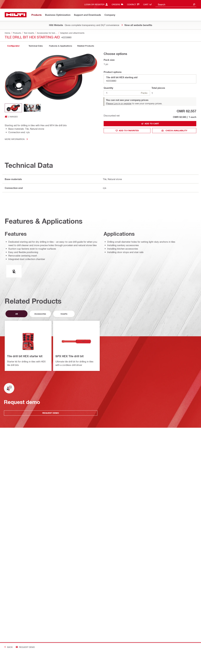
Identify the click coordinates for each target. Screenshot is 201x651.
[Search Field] (194, 4)
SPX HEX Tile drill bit (69, 356)
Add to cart (152, 123)
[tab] (13, 46)
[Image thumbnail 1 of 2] (13, 108)
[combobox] (175, 4)
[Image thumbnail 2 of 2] (32, 108)
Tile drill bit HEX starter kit (24, 356)
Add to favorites (129, 130)
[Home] (16, 14)
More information (14, 139)
